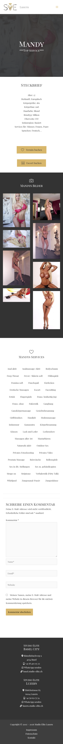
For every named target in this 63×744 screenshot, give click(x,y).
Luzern (31, 683)
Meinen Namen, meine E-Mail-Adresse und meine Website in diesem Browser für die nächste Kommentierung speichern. (29, 599)
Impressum (31, 729)
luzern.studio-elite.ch (32, 705)
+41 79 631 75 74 (32, 698)
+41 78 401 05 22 (32, 663)
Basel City (31, 649)
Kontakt (31, 737)
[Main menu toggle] (57, 7)
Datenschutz (31, 733)
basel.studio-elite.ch (32, 671)
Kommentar (12, 520)
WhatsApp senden (32, 667)
